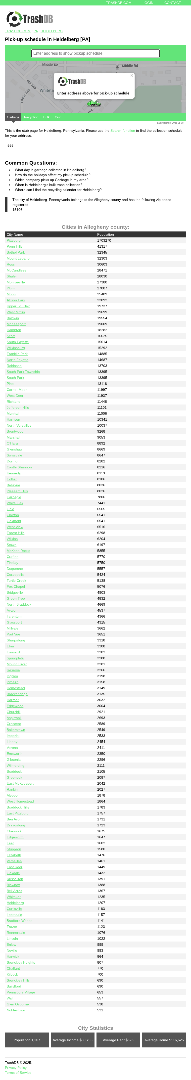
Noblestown (16, 1010)
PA (36, 31)
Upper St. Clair (18, 306)
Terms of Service (18, 1073)
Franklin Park (17, 354)
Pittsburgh (15, 240)
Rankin (12, 789)
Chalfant (13, 968)
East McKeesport (20, 783)
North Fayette (17, 360)
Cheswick (14, 831)
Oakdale (13, 873)
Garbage (13, 117)
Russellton (15, 879)
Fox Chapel (16, 586)
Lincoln (12, 939)
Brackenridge (17, 694)
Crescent (14, 724)
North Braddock (19, 604)
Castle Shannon (19, 467)
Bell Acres (14, 891)
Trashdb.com (119, 3)
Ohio (10, 509)
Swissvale (14, 455)
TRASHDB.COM (18, 31)
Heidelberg (52, 31)
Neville (12, 950)
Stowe (11, 545)
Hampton (14, 330)
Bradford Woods (19, 921)
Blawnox (13, 885)
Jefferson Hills (18, 407)
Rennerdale (16, 933)
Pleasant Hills (17, 491)
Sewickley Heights (21, 962)
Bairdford (14, 986)
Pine (10, 384)
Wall (10, 998)
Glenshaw (14, 449)
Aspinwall (14, 718)
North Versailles (19, 425)
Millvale (12, 628)
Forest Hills (15, 533)
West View (15, 527)
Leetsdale (14, 915)
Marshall (13, 437)
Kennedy (14, 473)
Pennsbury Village (21, 992)
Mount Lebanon (19, 258)
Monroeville (16, 282)
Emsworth (14, 754)
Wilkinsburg (16, 348)
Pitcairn (12, 682)
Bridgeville (15, 592)
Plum (11, 288)
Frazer (12, 927)
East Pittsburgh (19, 813)
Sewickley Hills (18, 980)
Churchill (13, 712)
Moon (11, 294)
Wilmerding (15, 765)
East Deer (14, 867)
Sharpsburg (16, 640)
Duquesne (15, 569)
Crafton (12, 557)
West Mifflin (16, 312)
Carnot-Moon (17, 390)
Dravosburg (16, 825)
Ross (11, 264)
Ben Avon (14, 819)
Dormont (13, 461)
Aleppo (12, 795)
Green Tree (16, 598)
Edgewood (15, 706)
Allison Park (16, 300)
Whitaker (14, 897)
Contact (172, 3)
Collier (12, 479)
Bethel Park (16, 252)
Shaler (12, 276)
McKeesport (16, 324)
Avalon (12, 610)
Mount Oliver (17, 664)
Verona (12, 748)
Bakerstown (16, 730)
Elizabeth (14, 855)
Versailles (14, 861)
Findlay (12, 563)
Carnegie (14, 497)
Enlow (11, 944)
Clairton (13, 515)
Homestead (16, 688)
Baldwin (13, 318)
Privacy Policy (16, 1068)
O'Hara (12, 443)
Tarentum (14, 616)
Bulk (46, 117)
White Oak (15, 503)
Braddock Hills (18, 807)
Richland (13, 402)
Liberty (12, 742)
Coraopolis (15, 575)
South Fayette (18, 342)
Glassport (14, 622)
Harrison (13, 419)
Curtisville (14, 909)
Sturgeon (14, 849)
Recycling (31, 117)
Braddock (14, 771)
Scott (11, 336)
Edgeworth (15, 837)
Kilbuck (12, 974)
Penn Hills (14, 246)
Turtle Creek (16, 581)
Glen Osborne (18, 1004)
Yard (58, 117)
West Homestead (20, 801)
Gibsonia (14, 760)
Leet (10, 843)
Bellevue (13, 485)
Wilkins (12, 539)
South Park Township (23, 372)
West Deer (15, 396)
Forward (13, 652)
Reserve (13, 670)
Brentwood (15, 431)
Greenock (14, 777)
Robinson (14, 366)
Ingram (12, 676)
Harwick (13, 956)
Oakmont (14, 521)
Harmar (13, 700)
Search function (122, 131)
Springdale (15, 658)
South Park (15, 378)
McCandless (16, 270)
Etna (10, 646)
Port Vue (13, 634)
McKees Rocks (18, 551)
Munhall (13, 413)
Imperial (13, 736)
